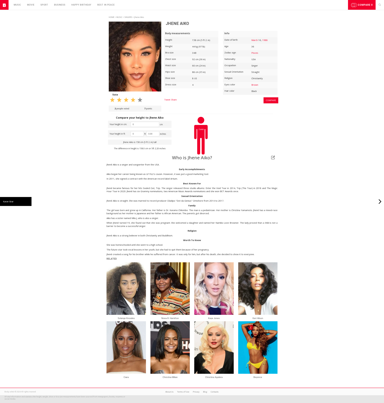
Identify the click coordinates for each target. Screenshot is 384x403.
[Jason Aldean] (380, 201)
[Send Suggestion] (273, 157)
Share (174, 99)
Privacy (196, 391)
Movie (30, 4)
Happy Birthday (81, 4)
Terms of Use (183, 391)
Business (59, 4)
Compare (365, 4)
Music (17, 4)
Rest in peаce (106, 4)
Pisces (254, 52)
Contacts (215, 391)
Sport (44, 4)
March (254, 40)
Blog (205, 391)
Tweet (167, 99)
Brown (254, 84)
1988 (265, 40)
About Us (169, 391)
